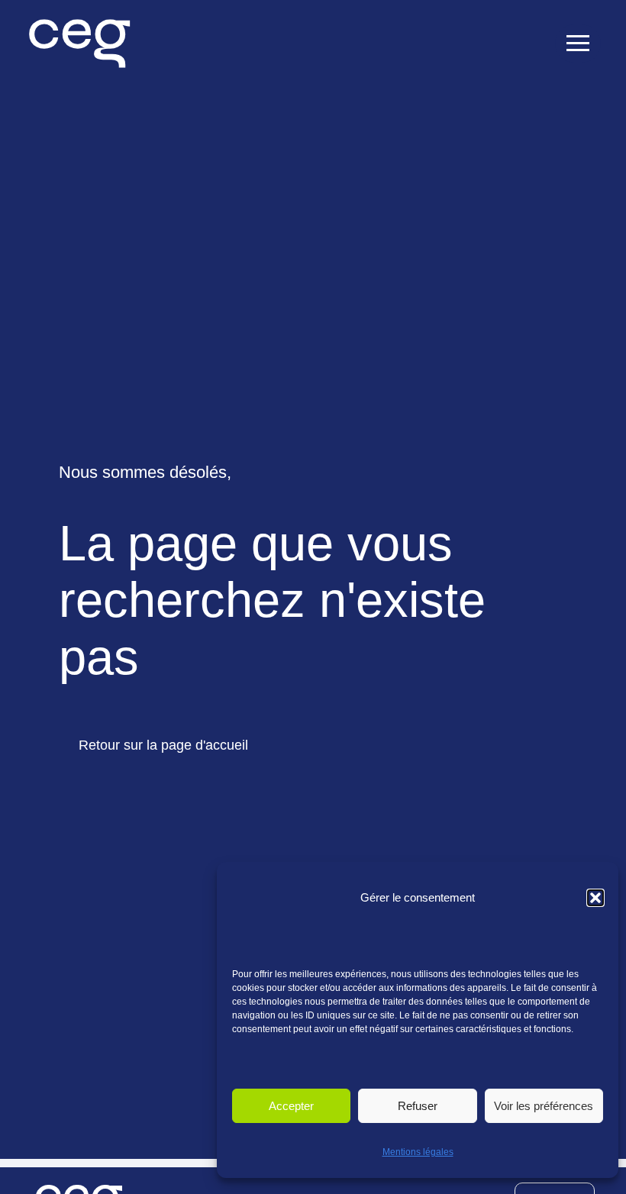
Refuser (417, 1105)
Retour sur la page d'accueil (163, 745)
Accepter (291, 1105)
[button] (595, 897)
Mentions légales (417, 1152)
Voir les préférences (543, 1105)
